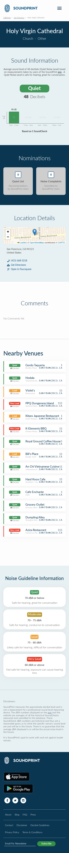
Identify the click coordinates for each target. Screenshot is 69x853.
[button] (34, 232)
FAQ (25, 814)
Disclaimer (22, 825)
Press (33, 814)
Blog (17, 814)
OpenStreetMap (37, 242)
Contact (9, 825)
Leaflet (22, 242)
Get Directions (18, 265)
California (7, 18)
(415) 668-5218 (19, 261)
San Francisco (19, 18)
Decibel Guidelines (39, 825)
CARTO (61, 242)
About (8, 814)
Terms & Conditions (32, 832)
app (60, 72)
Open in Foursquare (21, 269)
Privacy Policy (12, 832)
